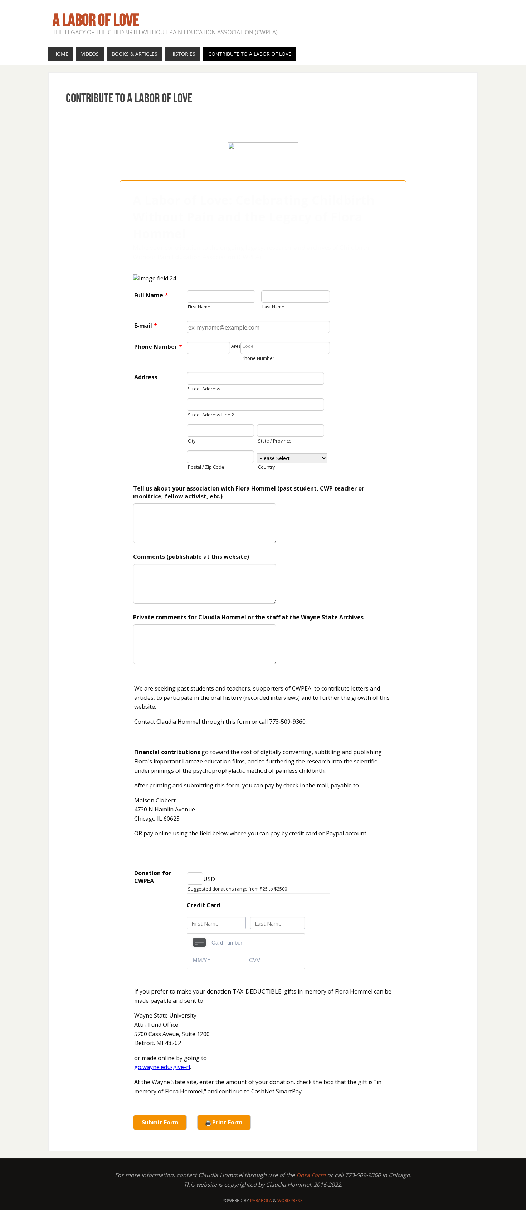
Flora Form (311, 1175)
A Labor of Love (96, 20)
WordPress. (290, 1200)
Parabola (261, 1200)
